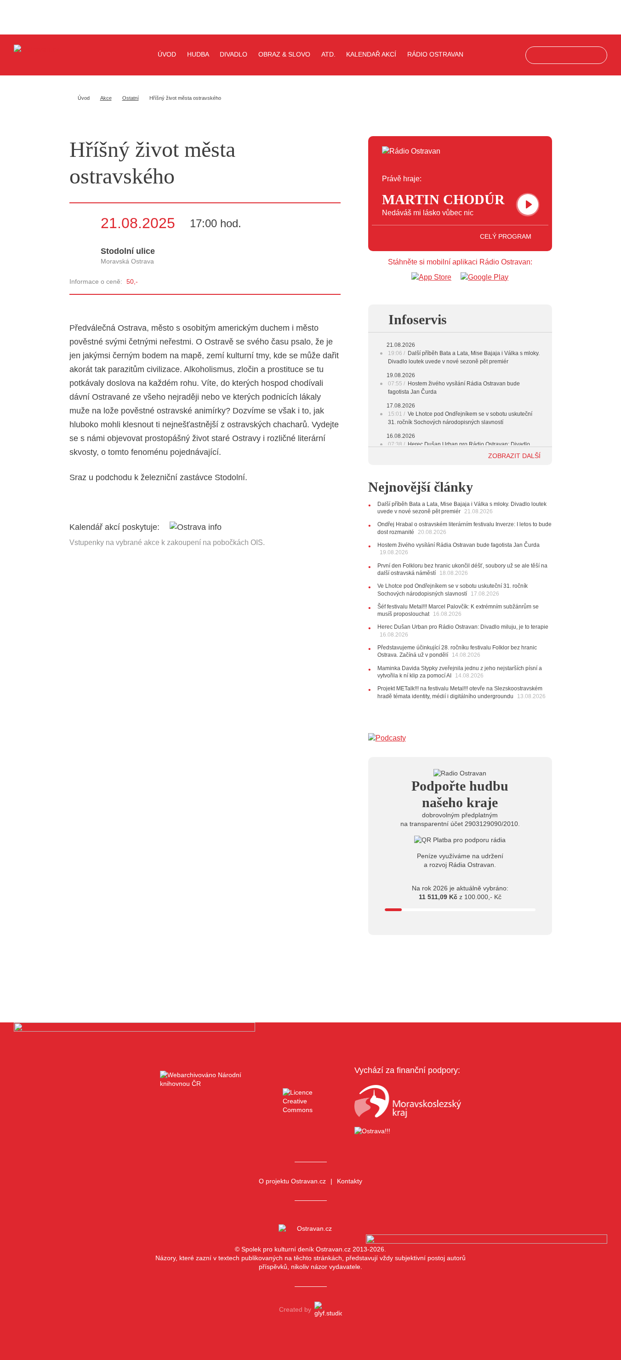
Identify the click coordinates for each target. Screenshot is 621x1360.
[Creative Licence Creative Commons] (310, 1101)
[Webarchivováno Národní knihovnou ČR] (213, 1101)
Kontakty (349, 1181)
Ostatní (130, 98)
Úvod (167, 54)
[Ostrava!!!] (407, 1132)
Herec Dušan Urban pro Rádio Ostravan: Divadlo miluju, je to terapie (462, 627)
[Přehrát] (528, 204)
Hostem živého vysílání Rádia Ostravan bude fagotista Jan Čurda (458, 545)
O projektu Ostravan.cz (292, 1181)
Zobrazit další (515, 455)
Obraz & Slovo (284, 54)
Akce (106, 98)
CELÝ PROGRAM (506, 236)
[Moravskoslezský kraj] (407, 1101)
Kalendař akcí (371, 54)
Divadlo (233, 54)
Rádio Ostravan (435, 54)
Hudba (198, 54)
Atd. (328, 54)
